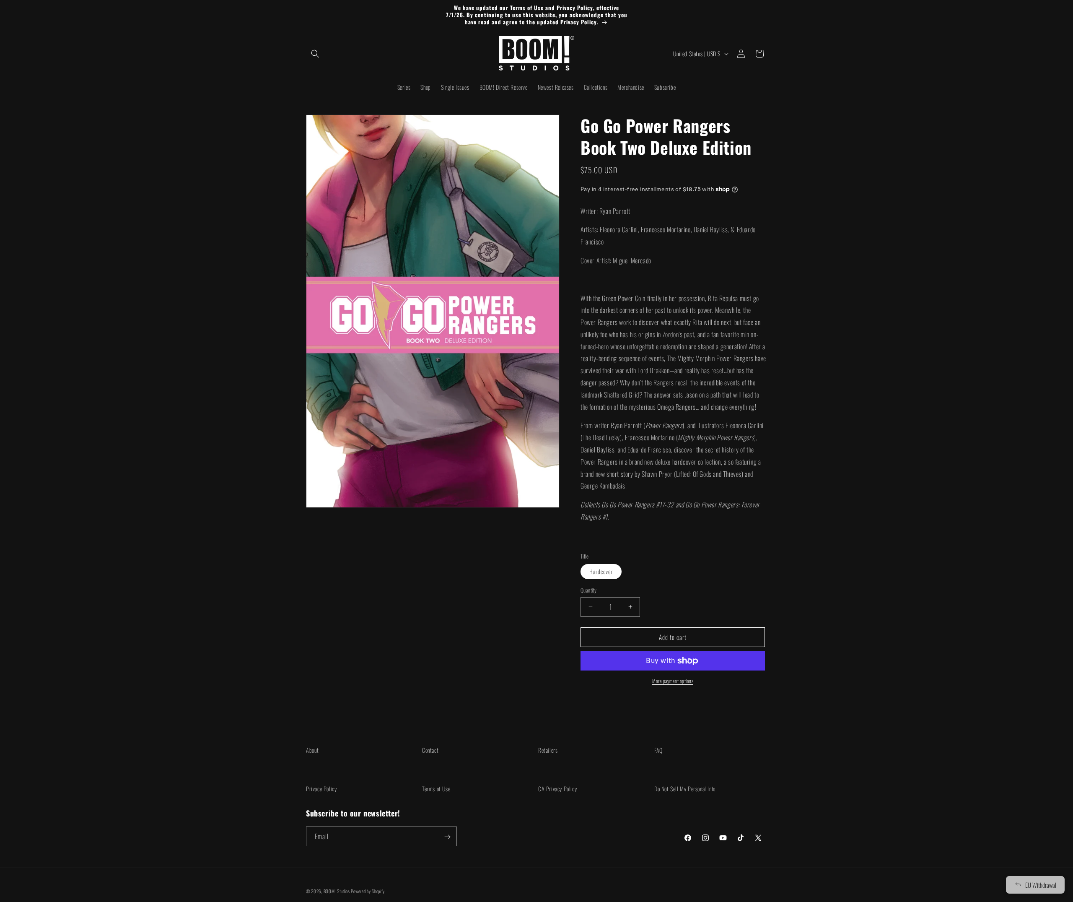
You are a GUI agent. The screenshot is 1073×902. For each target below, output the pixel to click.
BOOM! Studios (337, 891)
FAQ (658, 750)
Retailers (547, 750)
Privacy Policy (321, 788)
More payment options (672, 680)
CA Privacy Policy (557, 788)
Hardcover (601, 571)
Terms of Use (436, 788)
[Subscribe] (447, 837)
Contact (430, 750)
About (312, 750)
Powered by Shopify (368, 891)
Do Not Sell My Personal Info (684, 788)
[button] (315, 53)
